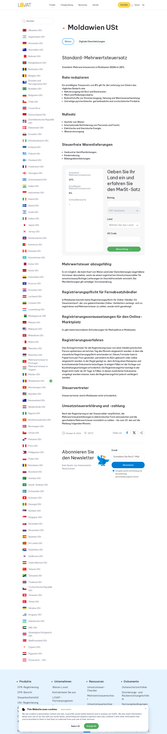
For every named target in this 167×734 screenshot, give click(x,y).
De (143, 5)
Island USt (33, 205)
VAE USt (32, 627)
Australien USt (35, 49)
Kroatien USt (35, 290)
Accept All (91, 726)
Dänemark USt (36, 127)
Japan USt (33, 225)
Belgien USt (34, 75)
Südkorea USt (35, 556)
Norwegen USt (36, 426)
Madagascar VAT (37, 316)
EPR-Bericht (24, 692)
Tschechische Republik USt (40, 589)
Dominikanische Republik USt (41, 121)
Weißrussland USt (37, 640)
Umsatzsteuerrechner (99, 704)
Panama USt (34, 439)
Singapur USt (35, 517)
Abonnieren (128, 465)
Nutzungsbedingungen (135, 704)
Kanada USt (34, 251)
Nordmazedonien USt (39, 419)
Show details (66, 709)
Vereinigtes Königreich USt (40, 634)
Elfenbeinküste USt (38, 140)
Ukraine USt (34, 608)
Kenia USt (33, 270)
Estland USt (34, 147)
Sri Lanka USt (35, 543)
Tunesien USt (35, 595)
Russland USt (35, 471)
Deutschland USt (37, 114)
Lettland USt (35, 296)
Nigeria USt (34, 413)
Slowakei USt (35, 523)
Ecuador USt (35, 134)
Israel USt (33, 212)
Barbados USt (35, 69)
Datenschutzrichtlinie (134, 687)
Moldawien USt (36, 380)
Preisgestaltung (67, 5)
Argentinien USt (36, 36)
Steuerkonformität (28, 697)
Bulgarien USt (35, 95)
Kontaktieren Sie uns (64, 692)
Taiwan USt (34, 569)
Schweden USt (36, 491)
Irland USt (33, 199)
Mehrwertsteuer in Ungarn (38, 368)
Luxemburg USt (36, 309)
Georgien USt (35, 173)
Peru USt (33, 445)
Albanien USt (35, 30)
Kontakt (96, 5)
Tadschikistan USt (37, 562)
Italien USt (33, 218)
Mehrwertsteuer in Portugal (38, 361)
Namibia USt (34, 393)
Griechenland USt (37, 179)
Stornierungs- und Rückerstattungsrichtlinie (135, 695)
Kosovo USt (34, 283)
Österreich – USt (37, 660)
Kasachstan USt (36, 257)
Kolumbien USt (36, 277)
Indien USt (33, 186)
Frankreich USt (36, 166)
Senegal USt (34, 504)
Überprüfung (124, 249)
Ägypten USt (35, 653)
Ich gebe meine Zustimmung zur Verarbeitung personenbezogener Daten (128, 474)
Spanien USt (34, 536)
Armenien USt (35, 43)
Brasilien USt (34, 88)
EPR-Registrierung (28, 687)
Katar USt (33, 264)
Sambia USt (34, 478)
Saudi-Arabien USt (38, 484)
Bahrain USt (34, 56)
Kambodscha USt (37, 238)
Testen (137, 5)
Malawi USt (34, 322)
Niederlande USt (36, 406)
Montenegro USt (37, 387)
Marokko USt (35, 348)
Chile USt (33, 101)
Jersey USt (34, 231)
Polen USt (33, 458)
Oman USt (33, 432)
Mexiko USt (34, 374)
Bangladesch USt (37, 62)
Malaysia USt (35, 329)
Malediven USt (35, 335)
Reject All (75, 726)
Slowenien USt (36, 530)
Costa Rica (34, 108)
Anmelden (124, 5)
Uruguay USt (35, 614)
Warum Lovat (60, 687)
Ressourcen (82, 5)
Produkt (52, 5)
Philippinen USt (36, 452)
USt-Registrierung (27, 702)
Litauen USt (34, 303)
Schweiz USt (35, 497)
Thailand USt (35, 582)
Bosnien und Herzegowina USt (37, 82)
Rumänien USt (35, 465)
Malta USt (33, 342)
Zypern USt (34, 647)
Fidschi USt (34, 153)
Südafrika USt (35, 549)
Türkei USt (33, 601)
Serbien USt (34, 510)
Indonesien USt (36, 192)
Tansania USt (35, 575)
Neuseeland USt (36, 400)
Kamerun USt (35, 244)
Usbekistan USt (36, 621)
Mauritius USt (35, 355)
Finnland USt (34, 160)
